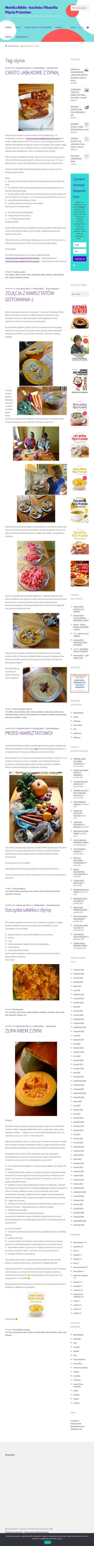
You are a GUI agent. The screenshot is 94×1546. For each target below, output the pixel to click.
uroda (75, 1301)
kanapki (76, 1255)
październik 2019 (79, 1027)
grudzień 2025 (78, 973)
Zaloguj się (75, 1421)
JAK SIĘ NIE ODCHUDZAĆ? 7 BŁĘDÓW (79, 824)
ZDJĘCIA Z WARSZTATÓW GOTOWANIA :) (29, 296)
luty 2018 (76, 1056)
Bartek (75, 624)
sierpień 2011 (78, 1175)
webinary (76, 737)
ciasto (23, 274)
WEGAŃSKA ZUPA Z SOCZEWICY (80, 643)
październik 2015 (79, 1081)
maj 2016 (76, 1072)
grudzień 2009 (78, 1212)
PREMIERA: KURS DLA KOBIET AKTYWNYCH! (79, 761)
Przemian (18, 277)
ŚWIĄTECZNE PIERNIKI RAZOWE (80, 908)
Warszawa (62, 714)
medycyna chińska (80, 1275)
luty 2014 (76, 1114)
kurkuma (43, 1012)
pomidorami (34, 714)
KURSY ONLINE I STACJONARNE (38, 27)
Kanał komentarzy (78, 1426)
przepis (22, 272)
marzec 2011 (78, 1184)
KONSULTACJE (22, 37)
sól (25, 1015)
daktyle (22, 712)
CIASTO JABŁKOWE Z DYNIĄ (31, 72)
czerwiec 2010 (78, 1200)
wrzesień (17, 717)
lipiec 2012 (77, 1159)
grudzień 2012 (78, 1146)
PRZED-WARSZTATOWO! (29, 733)
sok (56, 714)
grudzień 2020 (78, 994)
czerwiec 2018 (78, 1052)
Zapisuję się (80, 259)
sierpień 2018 (78, 1048)
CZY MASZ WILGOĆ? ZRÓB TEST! (80, 782)
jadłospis (77, 721)
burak (16, 712)
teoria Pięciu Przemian (78, 1295)
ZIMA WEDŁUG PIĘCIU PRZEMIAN (79, 935)
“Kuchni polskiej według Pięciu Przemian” (42, 138)
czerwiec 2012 (78, 1163)
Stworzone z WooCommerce (36, 1532)
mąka (55, 274)
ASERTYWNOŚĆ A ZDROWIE (79, 803)
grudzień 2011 (78, 1171)
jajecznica (49, 712)
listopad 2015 (78, 1076)
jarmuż (56, 712)
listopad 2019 (78, 1023)
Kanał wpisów (76, 1423)
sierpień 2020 (78, 1002)
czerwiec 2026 (78, 969)
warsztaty (9, 717)
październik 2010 (79, 1192)
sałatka (51, 714)
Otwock (22, 714)
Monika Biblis (39, 68)
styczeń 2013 (78, 1142)
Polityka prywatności (14, 1532)
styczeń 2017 (78, 1064)
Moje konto (10, 1454)
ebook (75, 717)
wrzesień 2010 (78, 1196)
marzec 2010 (78, 1204)
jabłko (43, 274)
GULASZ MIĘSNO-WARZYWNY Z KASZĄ (80, 619)
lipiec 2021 (77, 986)
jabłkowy (35, 1012)
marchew (8, 714)
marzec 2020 (78, 1011)
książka (16, 272)
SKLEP (18, 27)
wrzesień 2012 (78, 1151)
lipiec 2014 (77, 1101)
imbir (24, 1012)
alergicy (12, 274)
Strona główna (13, 46)
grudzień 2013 (78, 1122)
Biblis (18, 274)
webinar (76, 1305)
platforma (77, 733)
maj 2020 (76, 1006)
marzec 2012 (78, 1167)
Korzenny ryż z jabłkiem (78, 610)
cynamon (12, 1012)
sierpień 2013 (78, 1130)
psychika (76, 1286)
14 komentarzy (52, 68)
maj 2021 (76, 990)
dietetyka (77, 1246)
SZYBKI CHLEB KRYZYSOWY (78, 881)
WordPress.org (76, 1429)
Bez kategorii (18, 1009)
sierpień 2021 (78, 982)
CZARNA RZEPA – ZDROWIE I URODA (80, 944)
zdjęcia (29, 709)
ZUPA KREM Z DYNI (23, 1031)
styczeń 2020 (78, 1015)
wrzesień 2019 (78, 1031)
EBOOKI (8, 37)
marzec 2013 (78, 1138)
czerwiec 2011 (78, 1179)
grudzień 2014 (78, 1085)
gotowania (40, 712)
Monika (61, 274)
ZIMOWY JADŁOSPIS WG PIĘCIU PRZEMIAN (80, 772)
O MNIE (8, 27)
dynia (29, 274)
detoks (11, 891)
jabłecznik (36, 274)
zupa (25, 717)
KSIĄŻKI (58, 27)
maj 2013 (76, 1134)
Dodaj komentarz (52, 288)
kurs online (77, 725)
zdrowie (76, 1313)
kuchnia (49, 274)
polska (11, 277)
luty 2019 (76, 1044)
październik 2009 (79, 1221)
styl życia (77, 1290)
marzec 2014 (78, 1109)
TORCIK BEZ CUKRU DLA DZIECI (80, 926)
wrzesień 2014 (78, 1097)
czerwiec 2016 (78, 1068)
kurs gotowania (19, 709)
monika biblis (40, 1332)
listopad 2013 (78, 1126)
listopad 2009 (78, 1216)
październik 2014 (79, 1093)
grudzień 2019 (78, 1019)
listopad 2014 (78, 1089)
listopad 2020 (78, 998)
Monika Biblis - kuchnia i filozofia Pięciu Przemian (31, 10)
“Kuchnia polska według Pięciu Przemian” (22, 258)
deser (28, 712)
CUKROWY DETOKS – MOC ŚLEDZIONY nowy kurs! (81, 792)
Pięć (6, 277)
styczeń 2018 (78, 1060)
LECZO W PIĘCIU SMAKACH (79, 850)
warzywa (17, 894)
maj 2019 (76, 1035)
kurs (61, 712)
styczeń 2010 (78, 1208)
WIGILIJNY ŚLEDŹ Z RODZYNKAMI (80, 917)
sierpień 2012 (78, 1155)
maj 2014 (76, 1105)
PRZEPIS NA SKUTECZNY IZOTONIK (77, 813)
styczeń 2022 (78, 978)
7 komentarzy (51, 1026)
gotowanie (18, 1332)
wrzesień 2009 (78, 1225)
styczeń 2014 (78, 1118)
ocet (57, 1012)
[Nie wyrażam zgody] (91, 1539)
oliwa (62, 1012)
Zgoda (47, 1542)
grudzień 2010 (78, 1188)
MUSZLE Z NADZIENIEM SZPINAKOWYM (79, 860)
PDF (74, 729)
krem (25, 1332)
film (75, 1251)
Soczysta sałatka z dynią (28, 910)
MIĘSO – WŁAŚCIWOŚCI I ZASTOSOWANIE (79, 871)
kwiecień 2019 (78, 1039)
